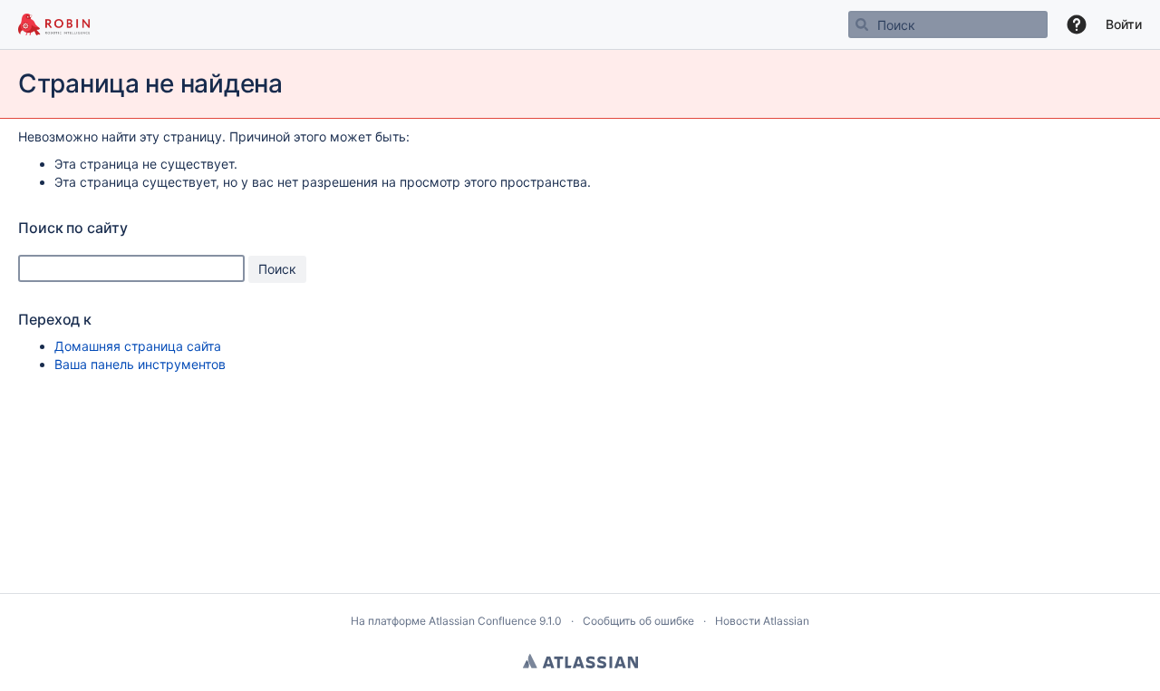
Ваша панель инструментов (140, 364)
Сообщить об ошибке (638, 621)
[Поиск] (862, 24)
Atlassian (580, 661)
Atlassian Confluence (482, 621)
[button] (1077, 24)
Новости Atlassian (762, 621)
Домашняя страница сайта (137, 346)
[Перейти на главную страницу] (54, 24)
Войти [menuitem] (1124, 24)
